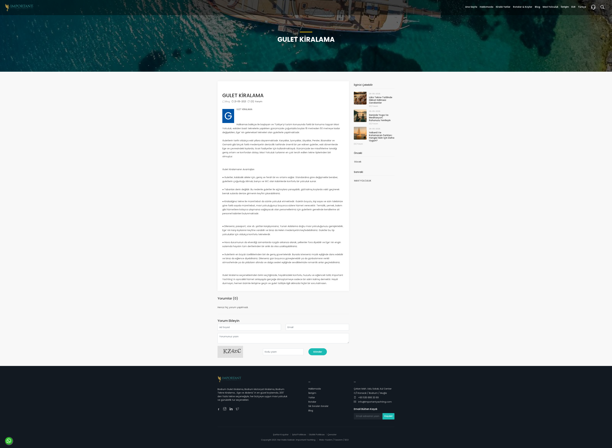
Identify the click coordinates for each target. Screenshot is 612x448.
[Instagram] (225, 409)
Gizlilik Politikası (317, 434)
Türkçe (582, 6)
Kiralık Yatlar (503, 6)
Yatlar (311, 397)
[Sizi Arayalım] (594, 7)
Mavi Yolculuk (550, 6)
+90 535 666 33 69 (368, 397)
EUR (573, 6)
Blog (227, 101)
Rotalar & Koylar (522, 6)
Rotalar (312, 401)
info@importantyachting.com (375, 401)
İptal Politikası (299, 434)
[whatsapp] (243, 409)
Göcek (357, 161)
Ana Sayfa (471, 6)
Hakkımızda (314, 388)
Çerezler (332, 434)
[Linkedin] (231, 409)
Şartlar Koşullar (281, 434)
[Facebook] (220, 409)
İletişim (312, 393)
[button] (231, 87)
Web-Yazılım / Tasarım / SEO (334, 439)
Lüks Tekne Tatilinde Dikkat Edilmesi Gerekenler (380, 100)
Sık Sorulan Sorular (318, 406)
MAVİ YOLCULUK (362, 180)
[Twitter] (238, 409)
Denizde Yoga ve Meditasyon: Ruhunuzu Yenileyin (380, 117)
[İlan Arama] (603, 7)
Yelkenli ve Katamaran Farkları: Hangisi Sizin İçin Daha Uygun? (381, 136)
